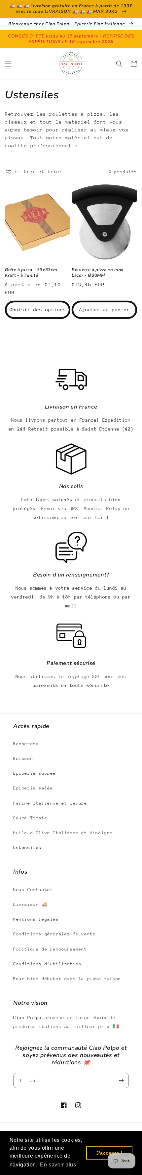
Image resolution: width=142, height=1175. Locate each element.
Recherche (26, 743)
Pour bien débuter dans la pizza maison (67, 978)
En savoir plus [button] (58, 1164)
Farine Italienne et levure (50, 803)
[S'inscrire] (121, 1080)
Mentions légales (36, 919)
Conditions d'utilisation (47, 963)
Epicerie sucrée (34, 773)
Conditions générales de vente (54, 933)
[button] (8, 64)
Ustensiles (27, 847)
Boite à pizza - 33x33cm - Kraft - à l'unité (32, 272)
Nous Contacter (33, 889)
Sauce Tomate (30, 817)
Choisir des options (38, 309)
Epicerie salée (33, 788)
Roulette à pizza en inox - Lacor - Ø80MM (99, 272)
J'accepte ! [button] (109, 1153)
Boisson (23, 758)
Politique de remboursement (50, 949)
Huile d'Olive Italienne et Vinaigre (63, 832)
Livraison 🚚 (30, 904)
